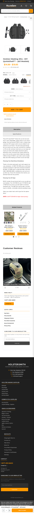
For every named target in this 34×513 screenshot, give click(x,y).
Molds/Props (5, 393)
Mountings (4, 387)
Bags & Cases (5, 413)
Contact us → (9, 303)
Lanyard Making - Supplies (8, 404)
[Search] (31, 11)
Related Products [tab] (17, 207)
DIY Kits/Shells (5, 395)
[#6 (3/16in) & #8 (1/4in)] (25, 222)
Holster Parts (5, 389)
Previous (3, 222)
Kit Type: (17, 96)
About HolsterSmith (9, 323)
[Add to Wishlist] (31, 18)
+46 (13, 222)
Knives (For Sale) (6, 419)
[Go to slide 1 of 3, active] (13, 236)
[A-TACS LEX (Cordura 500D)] (9, 222)
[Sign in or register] (21, 5)
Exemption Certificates (10, 452)
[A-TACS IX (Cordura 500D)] (7, 222)
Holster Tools (5, 391)
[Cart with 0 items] (31, 5)
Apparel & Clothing (6, 411)
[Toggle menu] (2, 6)
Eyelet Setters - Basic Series (23, 226)
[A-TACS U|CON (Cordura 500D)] (11, 222)
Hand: (17, 89)
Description (17, 129)
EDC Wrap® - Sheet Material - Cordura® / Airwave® (9, 226)
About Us (6, 445)
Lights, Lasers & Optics (7, 423)
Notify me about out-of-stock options (10, 114)
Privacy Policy (7, 325)
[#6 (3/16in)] (21, 222)
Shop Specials (7, 315)
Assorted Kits (5, 402)
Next (29, 222)
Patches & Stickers (6, 427)
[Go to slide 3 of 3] (18, 236)
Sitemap (6, 454)
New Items (6, 313)
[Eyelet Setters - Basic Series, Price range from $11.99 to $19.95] (23, 217)
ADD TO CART (22, 510)
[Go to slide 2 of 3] (16, 236)
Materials (4, 385)
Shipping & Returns (9, 318)
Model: (17, 74)
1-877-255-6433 (9, 300)
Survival (4, 429)
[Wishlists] (26, 5)
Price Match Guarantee (9, 320)
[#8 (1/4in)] (23, 222)
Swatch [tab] (28, 74)
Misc (3, 425)
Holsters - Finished (6, 417)
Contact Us (7, 440)
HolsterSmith (17, 364)
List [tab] (23, 74)
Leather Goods (5, 421)
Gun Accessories (6, 415)
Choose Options (9, 234)
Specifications (17, 134)
